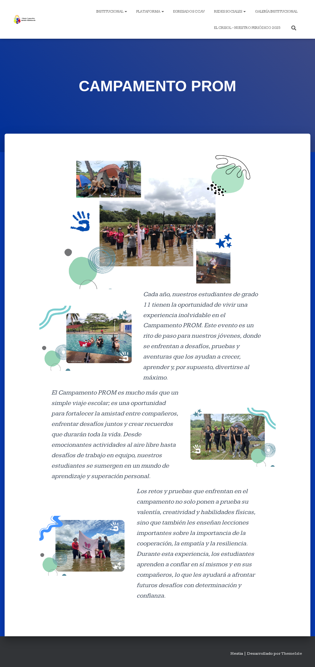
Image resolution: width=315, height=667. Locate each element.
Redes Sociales (228, 11)
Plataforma (148, 11)
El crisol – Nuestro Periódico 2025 (247, 28)
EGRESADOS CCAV (189, 11)
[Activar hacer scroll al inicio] (303, 654)
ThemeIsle (291, 653)
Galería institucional (276, 11)
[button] (125, 11)
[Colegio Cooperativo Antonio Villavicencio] (24, 19)
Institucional (110, 11)
